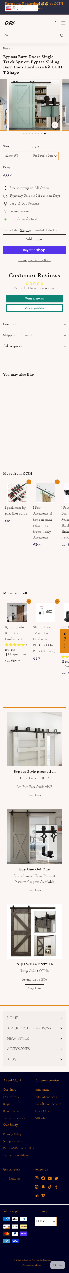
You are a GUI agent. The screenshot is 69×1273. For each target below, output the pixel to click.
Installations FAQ (46, 1097)
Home (6, 48)
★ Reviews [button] (64, 641)
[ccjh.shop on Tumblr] (56, 1187)
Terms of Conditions (16, 1155)
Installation (42, 1089)
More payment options (34, 260)
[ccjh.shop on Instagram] (36, 1178)
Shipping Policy (13, 1141)
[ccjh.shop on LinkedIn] (36, 1195)
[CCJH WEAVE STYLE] (34, 931)
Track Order (43, 1111)
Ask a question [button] (34, 307)
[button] (15, 645)
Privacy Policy (12, 1134)
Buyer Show (11, 1111)
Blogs (6, 1104)
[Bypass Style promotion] (34, 739)
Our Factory (11, 1097)
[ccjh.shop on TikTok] (50, 1187)
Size (6, 146)
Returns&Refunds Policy (18, 1148)
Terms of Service (14, 1118)
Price (6, 167)
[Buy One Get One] (34, 836)
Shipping (25, 230)
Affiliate (40, 1118)
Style (35, 146)
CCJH (27, 473)
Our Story (10, 1089)
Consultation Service (48, 1104)
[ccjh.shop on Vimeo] (43, 1195)
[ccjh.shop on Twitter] (56, 1178)
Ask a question (14, 346)
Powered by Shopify (32, 1265)
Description (11, 324)
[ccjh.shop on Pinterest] (36, 1187)
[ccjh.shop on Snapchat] (43, 1187)
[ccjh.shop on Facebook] (43, 1178)
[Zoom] (55, 125)
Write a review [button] (34, 298)
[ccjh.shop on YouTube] (50, 1178)
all (25, 593)
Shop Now (34, 795)
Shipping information (19, 335)
